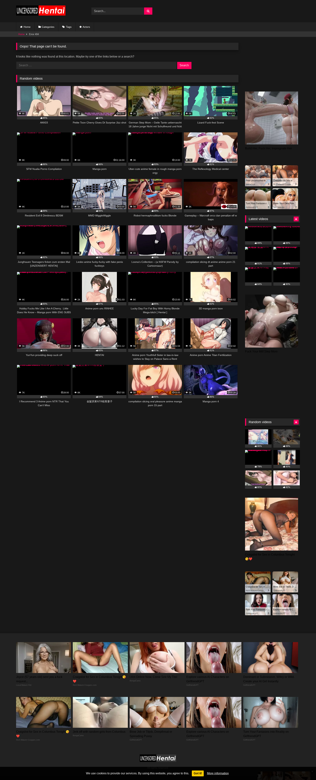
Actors (86, 26)
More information (218, 773)
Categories (48, 26)
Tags (69, 26)
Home (27, 26)
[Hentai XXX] (40, 11)
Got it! (198, 773)
